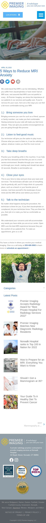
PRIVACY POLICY (32, 512)
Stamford (16, 508)
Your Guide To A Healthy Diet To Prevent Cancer (29, 399)
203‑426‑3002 (30, 245)
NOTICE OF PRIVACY (13, 512)
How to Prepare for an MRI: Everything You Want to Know (32, 362)
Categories (9, 288)
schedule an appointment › (18, 248)
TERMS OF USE (23, 515)
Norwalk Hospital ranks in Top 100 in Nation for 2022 (30, 344)
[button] (41, 15)
